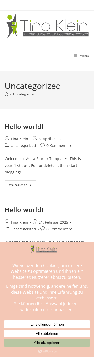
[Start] (6, 94)
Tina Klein (19, 138)
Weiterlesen (22, 185)
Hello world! (24, 126)
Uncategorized (24, 94)
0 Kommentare (59, 145)
